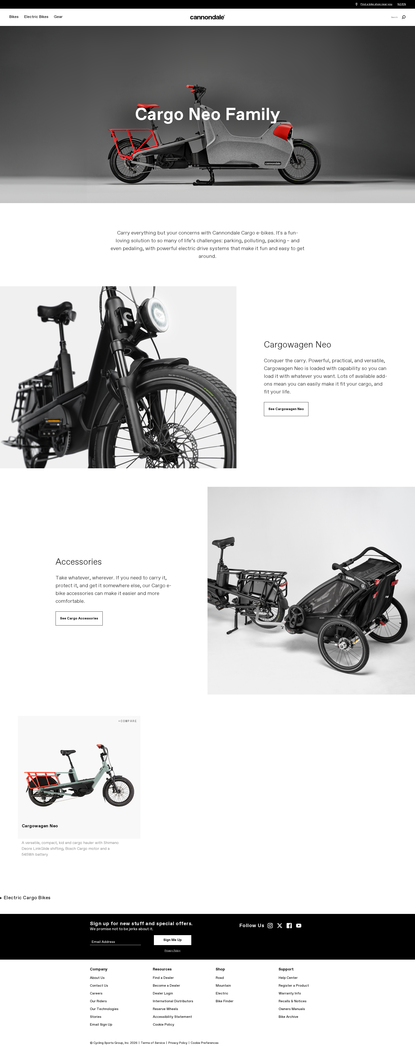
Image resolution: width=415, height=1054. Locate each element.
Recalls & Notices (292, 1001)
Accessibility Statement (172, 1017)
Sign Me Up (172, 940)
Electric (222, 993)
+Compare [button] (127, 721)
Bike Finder (224, 1001)
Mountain (223, 985)
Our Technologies (104, 1009)
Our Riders (98, 1001)
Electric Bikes (36, 16)
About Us (97, 978)
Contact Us (99, 985)
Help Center (288, 978)
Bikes (14, 16)
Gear (58, 16)
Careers (96, 993)
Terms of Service (153, 1043)
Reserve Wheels (165, 1009)
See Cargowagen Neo (286, 409)
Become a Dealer (166, 985)
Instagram (270, 925)
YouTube (298, 925)
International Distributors (173, 1001)
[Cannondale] (207, 17)
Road (220, 978)
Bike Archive (288, 1017)
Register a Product (294, 985)
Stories (95, 1017)
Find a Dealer (163, 978)
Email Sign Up (101, 1024)
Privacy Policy (172, 950)
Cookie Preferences (205, 1043)
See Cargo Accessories (79, 618)
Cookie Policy (163, 1024)
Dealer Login (163, 993)
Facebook (289, 925)
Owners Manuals (292, 1009)
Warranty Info (290, 993)
